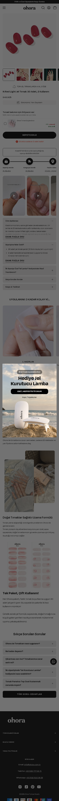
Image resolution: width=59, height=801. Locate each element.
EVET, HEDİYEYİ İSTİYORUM (29, 391)
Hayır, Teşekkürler (29, 397)
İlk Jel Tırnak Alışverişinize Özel (29, 372)
